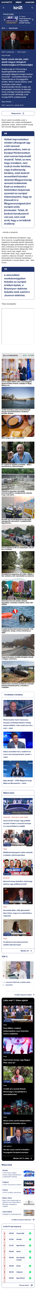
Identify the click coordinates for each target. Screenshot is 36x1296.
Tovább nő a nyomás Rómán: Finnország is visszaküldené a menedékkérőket (15, 1091)
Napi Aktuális (6, 55)
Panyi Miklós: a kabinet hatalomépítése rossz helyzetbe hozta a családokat (16, 1031)
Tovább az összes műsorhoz (21, 1220)
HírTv (3, 28)
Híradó (5, 1170)
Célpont (5, 1182)
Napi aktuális (13, 28)
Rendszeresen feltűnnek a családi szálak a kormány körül (16, 983)
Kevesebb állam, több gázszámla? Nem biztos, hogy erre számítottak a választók (17, 913)
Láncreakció (7, 1146)
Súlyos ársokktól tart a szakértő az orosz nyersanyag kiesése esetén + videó (17, 754)
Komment (6, 878)
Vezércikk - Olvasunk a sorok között (15, 817)
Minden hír (25, 951)
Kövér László (21, 52)
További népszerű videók (23, 995)
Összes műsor (24, 1285)
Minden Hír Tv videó (21, 1158)
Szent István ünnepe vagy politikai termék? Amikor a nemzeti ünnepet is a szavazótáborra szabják (26, 24)
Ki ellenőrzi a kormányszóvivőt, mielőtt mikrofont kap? (15, 943)
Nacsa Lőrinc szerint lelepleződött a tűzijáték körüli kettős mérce (17, 1122)
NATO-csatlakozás (8, 52)
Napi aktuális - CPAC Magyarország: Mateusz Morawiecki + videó (17, 782)
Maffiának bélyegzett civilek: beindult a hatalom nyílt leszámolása (17, 853)
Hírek (5, 849)
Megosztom (16, 113)
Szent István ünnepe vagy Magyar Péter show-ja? (16, 1061)
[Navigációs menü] (4, 8)
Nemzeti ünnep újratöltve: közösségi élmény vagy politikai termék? (17, 882)
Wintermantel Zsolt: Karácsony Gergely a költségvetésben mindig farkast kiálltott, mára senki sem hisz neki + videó (17, 724)
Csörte (5, 1190)
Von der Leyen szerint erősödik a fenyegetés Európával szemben (16, 1151)
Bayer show (7, 1198)
